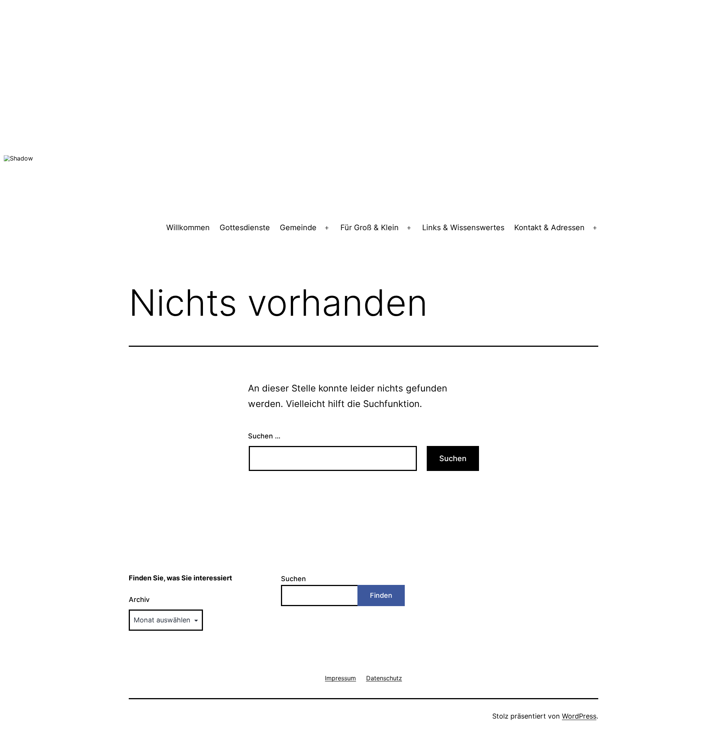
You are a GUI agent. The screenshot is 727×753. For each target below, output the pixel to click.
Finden (381, 595)
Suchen (293, 579)
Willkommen (188, 227)
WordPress (579, 716)
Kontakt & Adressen (549, 227)
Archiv (139, 599)
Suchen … (264, 436)
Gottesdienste (245, 227)
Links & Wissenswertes (463, 227)
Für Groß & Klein (369, 227)
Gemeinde (298, 227)
